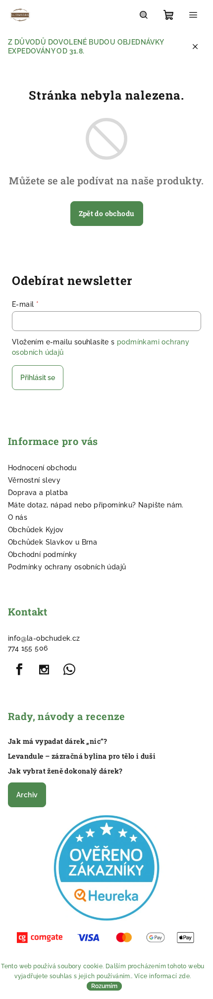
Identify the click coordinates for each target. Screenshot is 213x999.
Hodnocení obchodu (42, 468)
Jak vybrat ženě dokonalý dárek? (65, 771)
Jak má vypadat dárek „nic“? (57, 741)
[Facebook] (19, 669)
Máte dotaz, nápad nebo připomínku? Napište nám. (96, 505)
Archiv (27, 795)
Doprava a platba (38, 493)
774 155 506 (28, 648)
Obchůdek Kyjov (36, 530)
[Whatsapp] (69, 669)
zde (184, 976)
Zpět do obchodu (107, 213)
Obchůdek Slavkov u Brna (52, 542)
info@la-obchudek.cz (44, 638)
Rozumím (104, 986)
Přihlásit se (37, 378)
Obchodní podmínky (42, 554)
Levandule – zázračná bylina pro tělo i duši (82, 756)
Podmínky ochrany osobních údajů (67, 567)
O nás (17, 517)
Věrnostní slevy (34, 480)
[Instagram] (44, 669)
